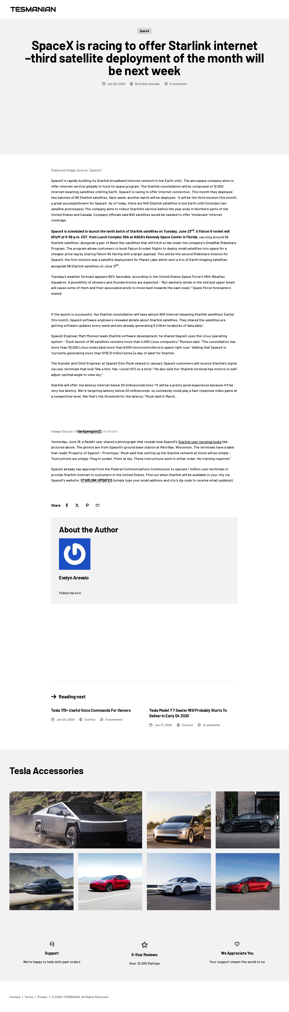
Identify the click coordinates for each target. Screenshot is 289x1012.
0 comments (178, 84)
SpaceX (144, 31)
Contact (14, 997)
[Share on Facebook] (67, 505)
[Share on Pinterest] (87, 505)
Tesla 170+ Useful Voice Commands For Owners (91, 710)
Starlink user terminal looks (199, 441)
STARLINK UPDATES (96, 480)
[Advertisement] (144, 125)
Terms (29, 997)
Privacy (42, 997)
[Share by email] (97, 505)
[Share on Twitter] (77, 505)
